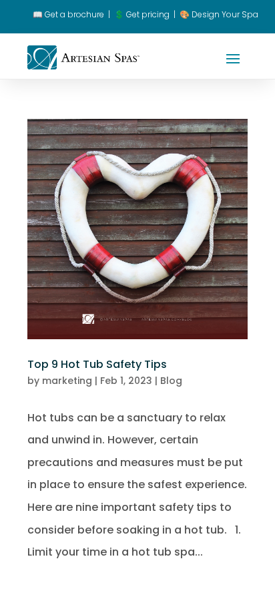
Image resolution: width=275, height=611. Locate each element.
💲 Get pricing (142, 14)
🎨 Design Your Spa (219, 14)
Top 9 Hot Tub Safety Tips (97, 364)
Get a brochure (68, 14)
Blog (171, 380)
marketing (67, 380)
